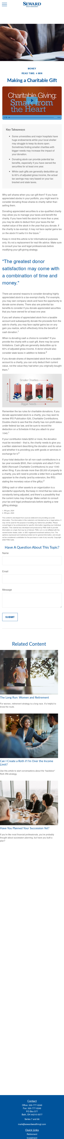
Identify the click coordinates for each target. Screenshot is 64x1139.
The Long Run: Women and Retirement (24, 697)
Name (5, 553)
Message (7, 589)
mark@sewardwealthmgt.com (32, 1124)
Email (5, 571)
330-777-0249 (35, 1105)
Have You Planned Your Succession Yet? (24, 828)
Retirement (32, 1134)
